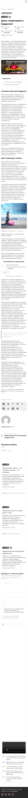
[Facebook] (13, 404)
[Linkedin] (8, 408)
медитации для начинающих (15, 231)
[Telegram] (3, 408)
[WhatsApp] (13, 408)
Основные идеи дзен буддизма (13, 82)
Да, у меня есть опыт (13, 265)
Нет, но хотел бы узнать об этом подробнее (16, 267)
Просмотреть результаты (14, 276)
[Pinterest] (22, 404)
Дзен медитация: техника (11, 84)
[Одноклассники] (8, 404)
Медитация (4, 16)
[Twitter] (17, 404)
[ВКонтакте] (3, 404)
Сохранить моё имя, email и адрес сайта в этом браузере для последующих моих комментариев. (14, 610)
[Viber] (17, 408)
